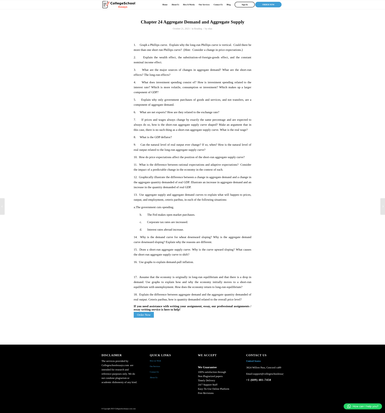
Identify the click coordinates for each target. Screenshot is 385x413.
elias (210, 28)
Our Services (155, 366)
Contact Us (154, 372)
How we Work (155, 361)
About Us (153, 377)
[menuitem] (164, 4)
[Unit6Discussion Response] (2, 206)
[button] (363, 406)
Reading (198, 28)
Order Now (144, 314)
